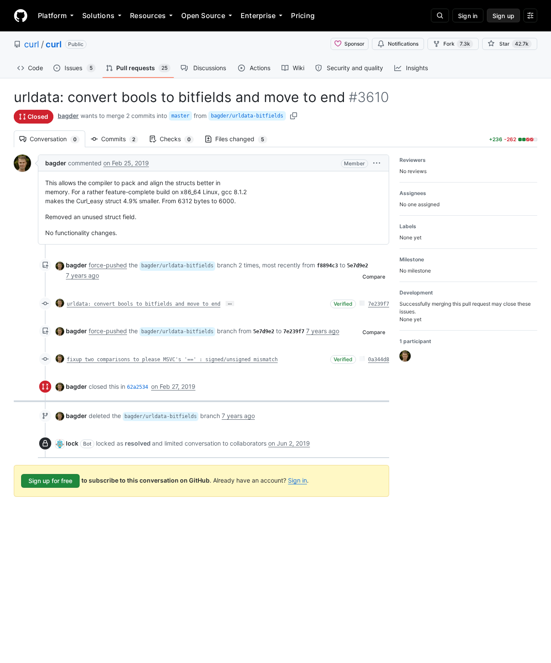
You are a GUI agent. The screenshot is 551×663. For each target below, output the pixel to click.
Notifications (403, 43)
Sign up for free (50, 480)
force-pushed (108, 265)
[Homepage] (21, 15)
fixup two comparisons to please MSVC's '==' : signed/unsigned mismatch (172, 359)
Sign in (297, 480)
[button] (376, 163)
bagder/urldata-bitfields (247, 116)
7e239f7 (378, 304)
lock (72, 443)
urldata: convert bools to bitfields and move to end (143, 304)
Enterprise (258, 15)
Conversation (57, 139)
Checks (179, 139)
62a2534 (137, 387)
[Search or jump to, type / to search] (440, 15)
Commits (122, 139)
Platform (52, 15)
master (180, 116)
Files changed (244, 139)
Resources (148, 15)
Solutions (98, 15)
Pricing (303, 15)
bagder (68, 115)
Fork (456, 43)
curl (31, 44)
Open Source (203, 15)
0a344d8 (378, 359)
